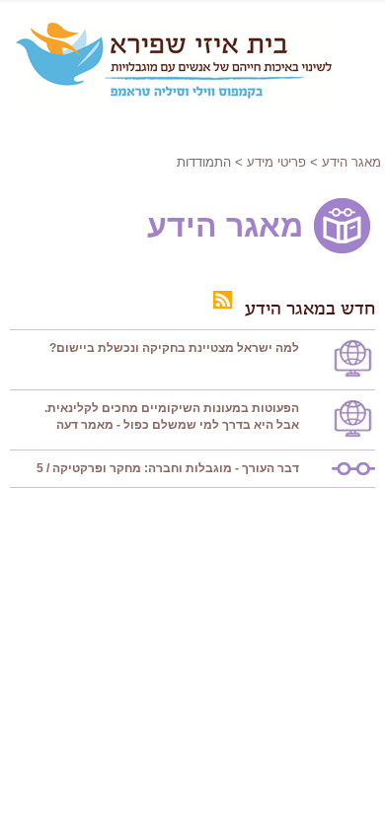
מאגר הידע (351, 162)
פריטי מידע (276, 162)
